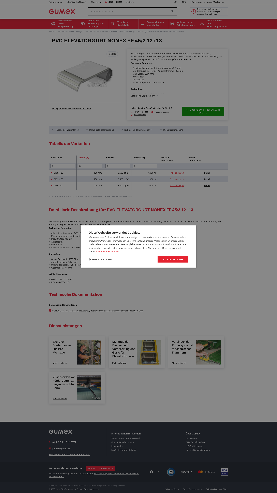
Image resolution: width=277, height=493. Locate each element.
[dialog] (138, 246)
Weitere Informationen (107, 251)
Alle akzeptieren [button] (173, 259)
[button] (100, 259)
